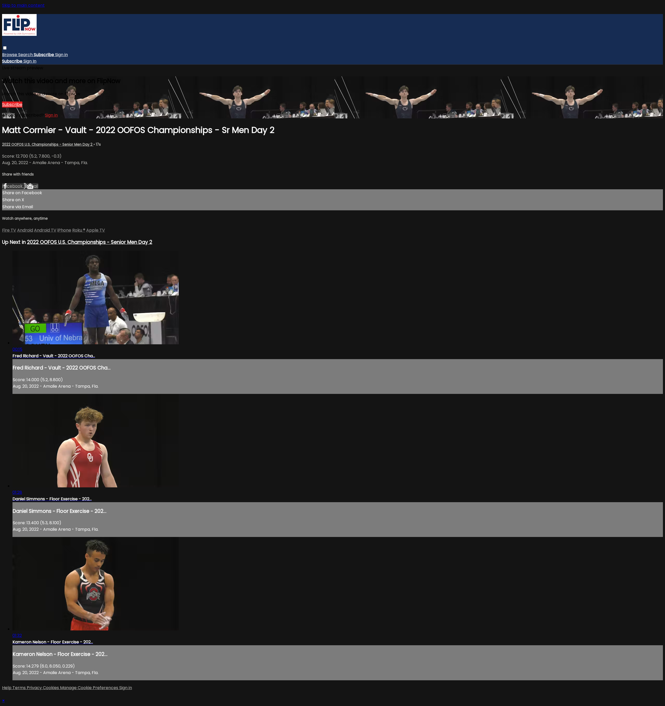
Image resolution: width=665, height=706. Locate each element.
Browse (10, 55)
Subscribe (12, 104)
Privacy (35, 688)
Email (32, 186)
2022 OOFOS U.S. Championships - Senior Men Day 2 (48, 144)
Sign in (61, 55)
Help (7, 688)
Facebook (13, 186)
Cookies (51, 688)
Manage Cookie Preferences (89, 688)
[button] (4, 48)
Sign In (29, 61)
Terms (19, 688)
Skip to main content (23, 5)
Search (26, 55)
